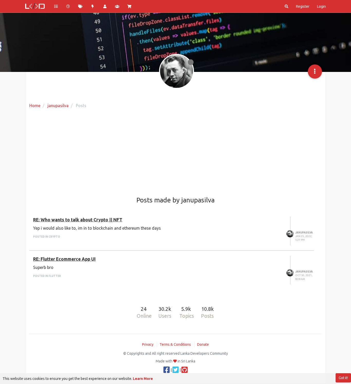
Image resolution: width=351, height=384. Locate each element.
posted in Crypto (46, 236)
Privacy (147, 344)
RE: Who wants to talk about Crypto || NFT (77, 219)
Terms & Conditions (175, 344)
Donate (203, 344)
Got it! (343, 378)
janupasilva (304, 232)
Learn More (143, 379)
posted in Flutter (47, 276)
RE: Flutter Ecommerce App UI (64, 259)
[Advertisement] (175, 153)
